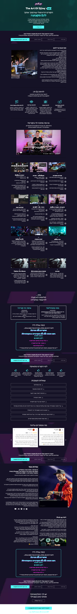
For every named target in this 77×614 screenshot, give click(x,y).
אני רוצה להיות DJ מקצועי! (20, 39)
